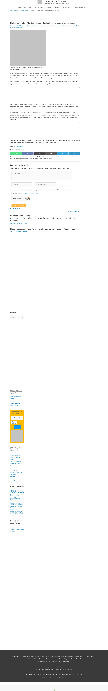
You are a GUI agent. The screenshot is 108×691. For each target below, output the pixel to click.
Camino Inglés (90, 656)
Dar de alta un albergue (16, 527)
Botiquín (12, 468)
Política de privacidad (54, 678)
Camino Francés (15, 656)
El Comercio (19, 146)
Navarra (12, 223)
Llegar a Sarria (14, 405)
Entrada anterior (15, 208)
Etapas (12, 398)
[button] (89, 7)
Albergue (54, 26)
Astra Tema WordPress (75, 674)
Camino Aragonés (64, 659)
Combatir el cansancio (16, 472)
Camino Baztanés (76, 659)
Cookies (64, 678)
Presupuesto (13, 478)
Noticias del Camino (24, 10)
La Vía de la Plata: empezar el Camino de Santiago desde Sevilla (16, 499)
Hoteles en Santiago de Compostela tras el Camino (16, 508)
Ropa (11, 459)
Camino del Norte (68, 26)
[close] (54, 686)
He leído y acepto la (25, 194)
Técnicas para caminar (16, 465)
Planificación (13, 453)
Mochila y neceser (15, 457)
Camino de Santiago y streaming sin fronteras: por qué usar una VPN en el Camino (16, 513)
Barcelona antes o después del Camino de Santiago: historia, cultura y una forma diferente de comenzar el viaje (17, 493)
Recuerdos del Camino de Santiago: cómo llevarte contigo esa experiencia (17, 503)
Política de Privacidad (31, 194)
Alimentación (13, 470)
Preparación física (15, 455)
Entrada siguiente (74, 211)
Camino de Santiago (56, 1)
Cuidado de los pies (15, 463)
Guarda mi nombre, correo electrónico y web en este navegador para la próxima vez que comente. (42, 190)
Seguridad (13, 474)
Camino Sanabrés (39, 659)
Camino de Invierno (52, 659)
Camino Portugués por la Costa (43, 656)
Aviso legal (44, 678)
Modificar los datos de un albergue (61, 669)
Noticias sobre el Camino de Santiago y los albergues (54, 661)
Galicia (12, 231)
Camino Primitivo (79, 656)
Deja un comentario (44, 26)
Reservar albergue (15, 403)
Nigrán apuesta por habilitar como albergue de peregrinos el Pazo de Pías (42, 229)
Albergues (13, 401)
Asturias (22, 26)
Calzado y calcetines (15, 461)
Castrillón (77, 26)
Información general (15, 396)
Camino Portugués (27, 656)
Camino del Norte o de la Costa (63, 656)
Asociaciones (13, 481)
